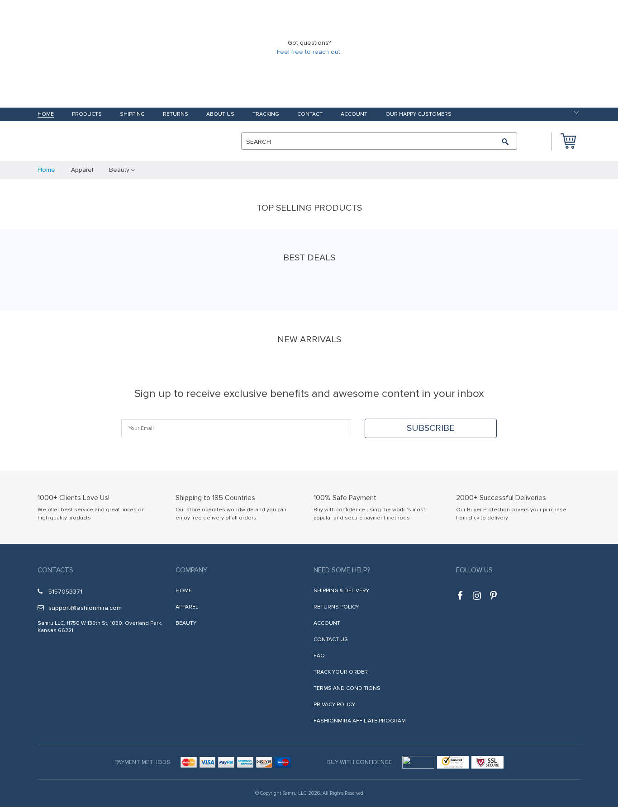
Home (46, 115)
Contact (310, 115)
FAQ (319, 655)
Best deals (309, 257)
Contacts (55, 570)
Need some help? (342, 570)
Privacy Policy (334, 704)
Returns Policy (336, 607)
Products (87, 115)
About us (220, 115)
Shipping (132, 115)
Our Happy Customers (418, 115)
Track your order (341, 672)
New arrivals (309, 339)
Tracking (265, 115)
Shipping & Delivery (341, 590)
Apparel (187, 607)
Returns (175, 115)
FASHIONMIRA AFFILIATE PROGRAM (360, 720)
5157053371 (65, 591)
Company (191, 570)
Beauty (186, 623)
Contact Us (331, 639)
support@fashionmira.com (85, 608)
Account (354, 115)
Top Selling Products (309, 208)
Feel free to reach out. (309, 52)
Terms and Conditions (347, 688)
